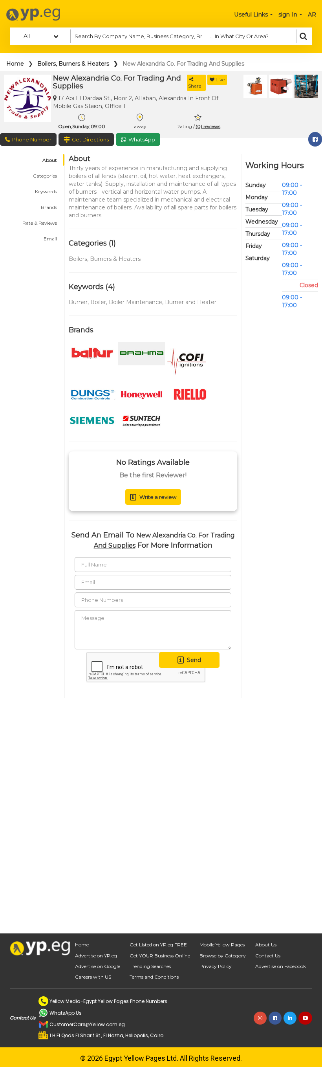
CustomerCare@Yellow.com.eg (87, 1024)
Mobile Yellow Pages (222, 945)
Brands (49, 207)
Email (50, 239)
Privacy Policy (215, 966)
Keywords (46, 191)
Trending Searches (150, 966)
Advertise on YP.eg (96, 956)
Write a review (157, 497)
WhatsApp (141, 139)
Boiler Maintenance (135, 302)
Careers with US (93, 977)
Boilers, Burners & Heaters (73, 63)
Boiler (98, 302)
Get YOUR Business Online (160, 956)
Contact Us (267, 956)
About (49, 160)
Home (15, 63)
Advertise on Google (97, 966)
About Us (265, 945)
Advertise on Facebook (280, 966)
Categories (45, 176)
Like (220, 79)
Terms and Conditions (154, 977)
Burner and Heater (190, 302)
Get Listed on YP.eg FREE (158, 945)
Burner (78, 302)
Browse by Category (222, 956)
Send (194, 660)
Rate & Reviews (39, 223)
